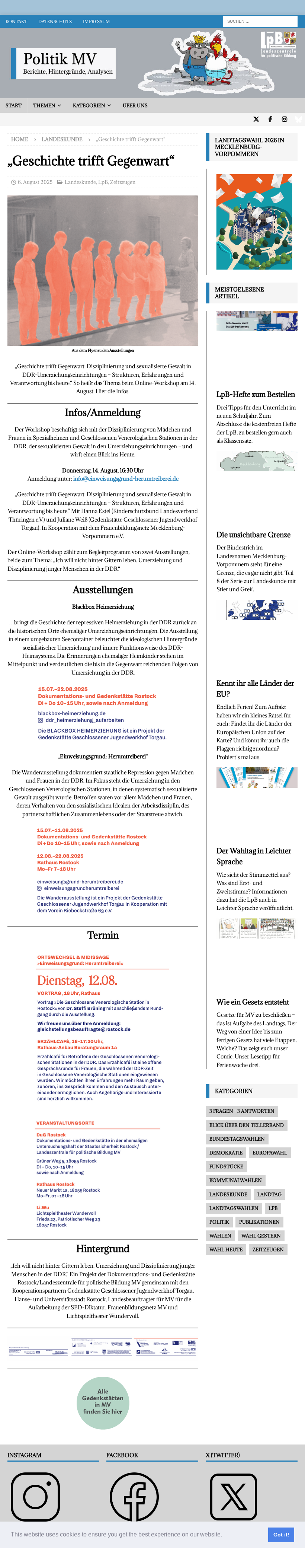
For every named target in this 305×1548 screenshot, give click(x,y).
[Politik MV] (152, 94)
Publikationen (259, 1222)
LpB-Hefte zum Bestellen (255, 394)
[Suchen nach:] (260, 20)
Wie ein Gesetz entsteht (252, 1001)
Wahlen (220, 1236)
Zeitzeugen (122, 182)
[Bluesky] (298, 119)
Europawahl (270, 1153)
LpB (103, 182)
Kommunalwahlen (235, 1180)
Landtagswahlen (234, 1208)
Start (14, 105)
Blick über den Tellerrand (246, 1125)
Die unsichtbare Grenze (253, 534)
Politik (219, 1222)
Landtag (269, 1194)
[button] (225, 1535)
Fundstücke (226, 1166)
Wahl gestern (261, 1236)
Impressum (96, 21)
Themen (44, 105)
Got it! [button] (281, 1535)
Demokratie (226, 1153)
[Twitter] (256, 119)
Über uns (135, 105)
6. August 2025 (35, 182)
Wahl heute (226, 1249)
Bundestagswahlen (237, 1139)
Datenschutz (55, 21)
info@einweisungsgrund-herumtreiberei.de (126, 478)
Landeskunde (80, 182)
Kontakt (16, 21)
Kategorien (89, 105)
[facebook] (270, 119)
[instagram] (284, 119)
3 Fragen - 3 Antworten (241, 1111)
